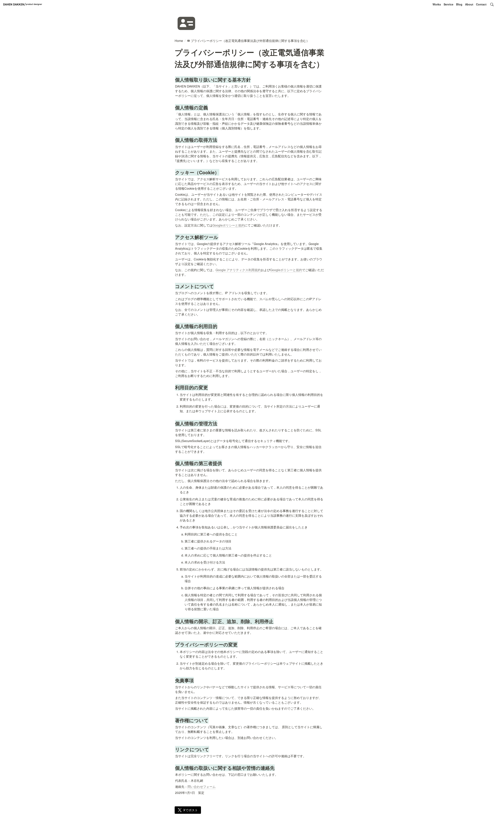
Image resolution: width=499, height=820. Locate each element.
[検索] (492, 4)
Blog (459, 4)
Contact (481, 4)
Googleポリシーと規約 (228, 225)
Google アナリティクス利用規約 (238, 270)
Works (437, 4)
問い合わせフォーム (202, 786)
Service (448, 4)
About (469, 4)
